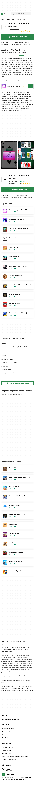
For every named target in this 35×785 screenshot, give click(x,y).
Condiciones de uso (7, 750)
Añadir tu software (7, 732)
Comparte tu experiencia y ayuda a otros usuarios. (17, 44)
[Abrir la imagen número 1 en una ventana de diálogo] (26, 155)
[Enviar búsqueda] (12, 13)
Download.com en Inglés (9, 738)
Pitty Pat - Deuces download (10, 395)
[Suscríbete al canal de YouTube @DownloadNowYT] (10, 769)
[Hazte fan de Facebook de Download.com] (3, 769)
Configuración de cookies (9, 759)
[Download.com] (5, 14)
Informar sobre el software (19, 383)
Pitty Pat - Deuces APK (19, 24)
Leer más (21, 55)
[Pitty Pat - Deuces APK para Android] (3, 27)
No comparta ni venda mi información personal (15, 756)
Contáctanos (5, 735)
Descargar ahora (19, 37)
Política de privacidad (8, 747)
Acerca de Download (8, 728)
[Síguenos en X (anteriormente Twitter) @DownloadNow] (7, 769)
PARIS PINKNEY (7, 644)
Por (13, 29)
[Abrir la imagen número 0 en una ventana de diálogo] (9, 155)
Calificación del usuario (14, 31)
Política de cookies (7, 753)
